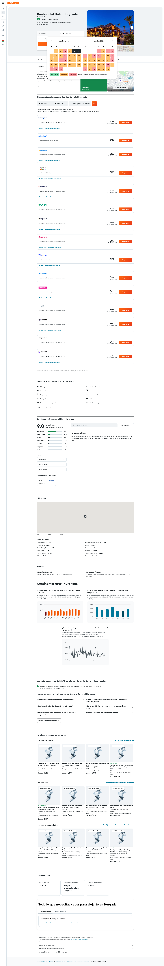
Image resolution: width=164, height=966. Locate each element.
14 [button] (51, 60)
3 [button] (65, 51)
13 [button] (79, 56)
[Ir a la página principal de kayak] (13, 3)
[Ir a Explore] (3, 22)
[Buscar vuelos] (3, 9)
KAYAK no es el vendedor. (47, 945)
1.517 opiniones (53, 19)
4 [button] (69, 51)
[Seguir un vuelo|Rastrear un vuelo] (3, 26)
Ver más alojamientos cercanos (124, 740)
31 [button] (108, 69)
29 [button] (56, 69)
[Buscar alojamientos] (3, 13)
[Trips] (3, 35)
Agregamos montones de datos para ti (51, 948)
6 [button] (78, 51)
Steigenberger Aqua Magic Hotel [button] (72, 763)
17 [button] (65, 60)
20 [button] (79, 60)
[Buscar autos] (3, 17)
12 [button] (74, 56)
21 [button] (51, 65)
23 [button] (61, 65)
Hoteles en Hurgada (76, 923)
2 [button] (60, 51)
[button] (3, 3)
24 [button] (65, 65)
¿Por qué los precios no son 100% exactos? (53, 952)
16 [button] (60, 60)
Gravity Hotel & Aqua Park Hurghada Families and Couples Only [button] (121, 766)
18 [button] (70, 60)
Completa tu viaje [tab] (45, 911)
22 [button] (56, 65)
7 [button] (51, 56)
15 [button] (56, 60)
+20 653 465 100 (42, 24)
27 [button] (79, 65)
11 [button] (69, 56)
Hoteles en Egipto (71, 961)
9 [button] (60, 56)
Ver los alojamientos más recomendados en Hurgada (117, 825)
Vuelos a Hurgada (46, 923)
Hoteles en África (60, 961)
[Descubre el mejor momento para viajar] (3, 30)
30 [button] (61, 69)
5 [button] (74, 51)
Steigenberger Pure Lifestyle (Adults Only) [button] (97, 764)
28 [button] (51, 69)
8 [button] (56, 56)
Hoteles (51, 961)
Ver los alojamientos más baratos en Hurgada (120, 782)
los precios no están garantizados (79, 939)
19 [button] (74, 60)
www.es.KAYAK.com (42, 961)
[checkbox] (46, 482)
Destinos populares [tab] (60, 911)
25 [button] (70, 65)
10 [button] (65, 56)
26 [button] (74, 65)
